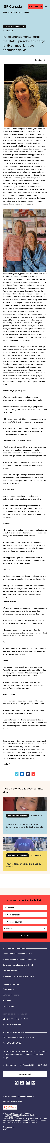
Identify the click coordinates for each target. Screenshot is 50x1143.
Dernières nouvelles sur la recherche (18, 965)
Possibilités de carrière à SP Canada (18, 976)
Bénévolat (7, 1000)
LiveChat (6, 1129)
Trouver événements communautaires (19, 959)
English (44, 1065)
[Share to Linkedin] (22, 774)
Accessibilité (28, 1065)
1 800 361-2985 (13, 1043)
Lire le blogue (8, 1006)
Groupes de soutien (11, 971)
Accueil (6, 12)
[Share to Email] (33, 774)
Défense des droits (11, 995)
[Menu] (45, 6)
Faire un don (36, 6)
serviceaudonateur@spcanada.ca (20, 1037)
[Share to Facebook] (28, 774)
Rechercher (11, 1065)
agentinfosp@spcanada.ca (17, 1019)
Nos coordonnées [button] (25, 1074)
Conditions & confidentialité (12, 1101)
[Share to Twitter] (16, 774)
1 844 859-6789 (14, 1024)
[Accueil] (13, 6)
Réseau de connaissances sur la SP (18, 954)
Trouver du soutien (21, 12)
